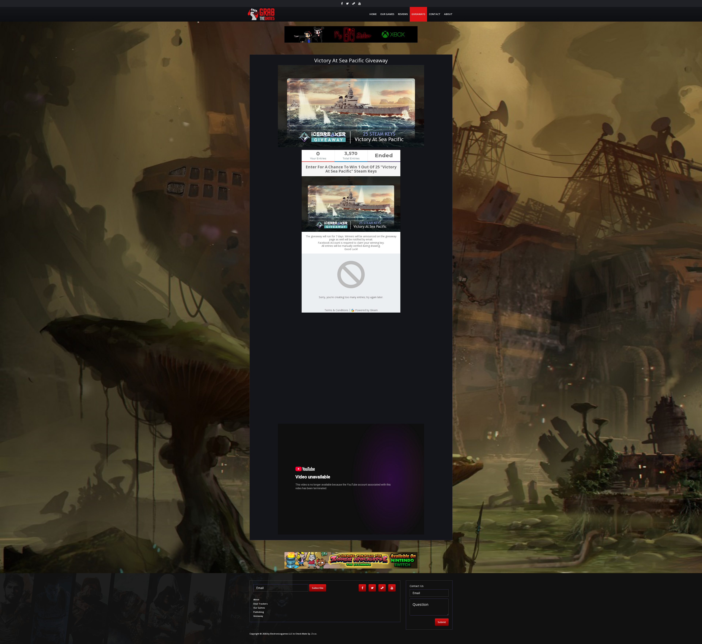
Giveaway (258, 616)
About (448, 14)
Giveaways (418, 14)
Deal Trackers (260, 603)
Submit (442, 622)
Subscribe (317, 588)
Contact (434, 14)
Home (373, 14)
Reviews (403, 14)
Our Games (387, 14)
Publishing (258, 612)
